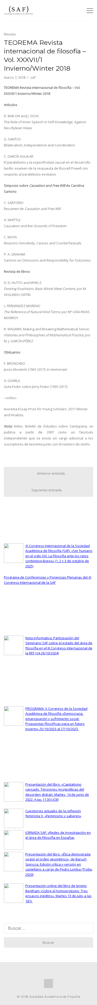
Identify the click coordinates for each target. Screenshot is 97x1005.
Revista (10, 34)
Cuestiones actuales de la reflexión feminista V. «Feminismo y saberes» (53, 813)
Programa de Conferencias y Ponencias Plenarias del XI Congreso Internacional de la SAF (47, 580)
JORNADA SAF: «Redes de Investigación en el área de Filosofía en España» (58, 835)
